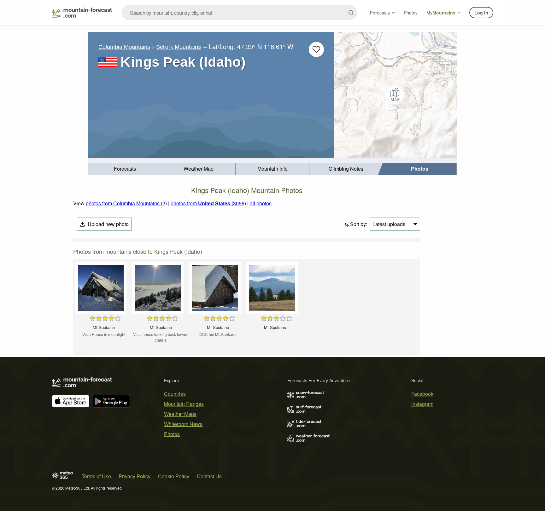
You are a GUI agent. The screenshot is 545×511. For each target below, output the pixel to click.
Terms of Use (96, 476)
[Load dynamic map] (395, 94)
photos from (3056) (208, 203)
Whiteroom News (183, 424)
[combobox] (239, 12)
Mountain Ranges (184, 403)
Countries (175, 393)
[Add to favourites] (316, 49)
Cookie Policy (173, 476)
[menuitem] (125, 169)
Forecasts (380, 12)
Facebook (422, 393)
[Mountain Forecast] (82, 13)
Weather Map (199, 168)
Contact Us (209, 476)
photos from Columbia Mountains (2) (126, 203)
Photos (411, 12)
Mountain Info (272, 168)
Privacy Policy (134, 476)
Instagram (422, 403)
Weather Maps (180, 413)
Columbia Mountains (124, 47)
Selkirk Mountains (178, 47)
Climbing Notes (346, 168)
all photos (261, 203)
